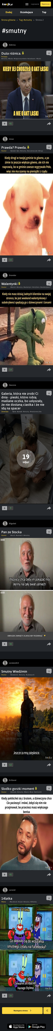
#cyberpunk (30, 675)
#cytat (20, 902)
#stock (12, 535)
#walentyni (28, 287)
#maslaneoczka (35, 412)
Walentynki (9, 284)
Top (44, 12)
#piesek (13, 151)
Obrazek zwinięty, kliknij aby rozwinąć (25, 636)
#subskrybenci (45, 287)
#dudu (38, 59)
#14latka (33, 902)
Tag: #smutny (25, 20)
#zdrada (13, 792)
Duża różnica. (11, 53)
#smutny (4, 59)
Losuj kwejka (47, 1010)
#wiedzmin (14, 675)
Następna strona (21, 1011)
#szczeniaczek (32, 151)
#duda (10, 59)
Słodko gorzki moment (18, 789)
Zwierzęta (4, 412)
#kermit (13, 287)
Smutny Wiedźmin (14, 671)
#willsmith (38, 792)
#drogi (40, 151)
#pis (18, 151)
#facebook (13, 902)
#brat (31, 792)
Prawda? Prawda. (14, 147)
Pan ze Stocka (11, 532)
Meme (3, 902)
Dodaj (9, 12)
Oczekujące (26, 12)
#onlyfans (36, 287)
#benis (26, 792)
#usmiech (19, 535)
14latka (6, 898)
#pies (14, 412)
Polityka (4, 57)
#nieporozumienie (20, 59)
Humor (3, 151)
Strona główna (8, 20)
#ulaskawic (31, 59)
